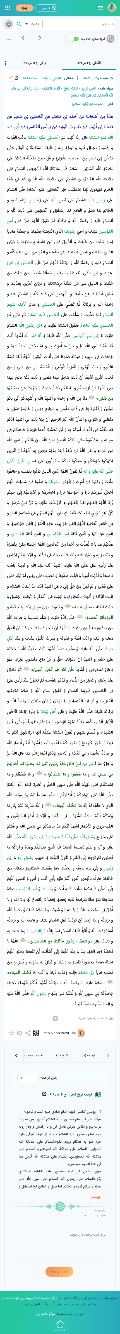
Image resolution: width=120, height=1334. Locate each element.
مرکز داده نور (45, 1314)
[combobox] (80, 24)
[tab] (89, 63)
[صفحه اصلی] (111, 8)
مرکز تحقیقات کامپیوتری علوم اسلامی (29, 1298)
